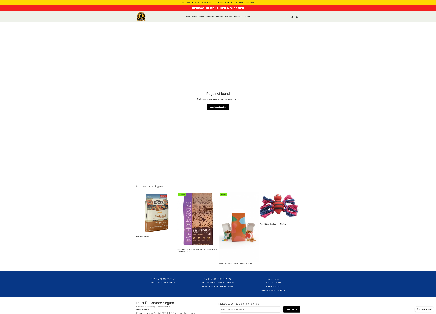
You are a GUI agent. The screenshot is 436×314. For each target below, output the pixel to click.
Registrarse (292, 309)
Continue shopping (218, 107)
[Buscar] (287, 16)
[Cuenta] (292, 16)
